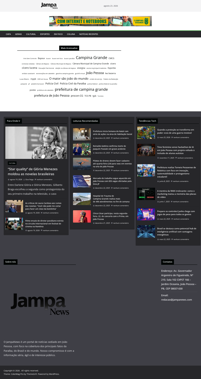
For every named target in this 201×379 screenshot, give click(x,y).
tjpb (94, 95)
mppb (33, 78)
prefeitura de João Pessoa (51, 95)
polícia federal (92, 84)
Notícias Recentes (88, 34)
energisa (81, 68)
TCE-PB (88, 95)
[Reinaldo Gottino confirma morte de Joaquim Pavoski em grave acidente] (82, 149)
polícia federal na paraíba (108, 84)
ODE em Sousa (42, 79)
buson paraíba (69, 58)
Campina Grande (91, 57)
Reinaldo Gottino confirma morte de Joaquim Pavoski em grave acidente (109, 147)
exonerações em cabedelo (45, 73)
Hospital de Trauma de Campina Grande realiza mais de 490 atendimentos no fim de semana (111, 199)
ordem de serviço (96, 79)
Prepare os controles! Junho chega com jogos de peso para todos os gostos (176, 213)
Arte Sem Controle (30, 58)
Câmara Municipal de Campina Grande (91, 63)
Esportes (45, 34)
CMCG (111, 58)
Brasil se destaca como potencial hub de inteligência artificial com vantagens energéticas (176, 231)
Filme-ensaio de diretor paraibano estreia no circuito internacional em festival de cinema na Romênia (44, 223)
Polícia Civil (52, 83)
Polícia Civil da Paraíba (73, 83)
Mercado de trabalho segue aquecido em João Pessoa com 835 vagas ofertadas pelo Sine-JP (112, 181)
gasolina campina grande (65, 73)
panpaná (24, 84)
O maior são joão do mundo (68, 78)
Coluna (71, 34)
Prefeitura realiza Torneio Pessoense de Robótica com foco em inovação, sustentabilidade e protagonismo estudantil (176, 172)
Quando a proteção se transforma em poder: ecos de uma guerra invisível (175, 131)
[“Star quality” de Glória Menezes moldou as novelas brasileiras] (36, 143)
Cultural (31, 34)
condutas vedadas (28, 64)
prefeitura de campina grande (81, 89)
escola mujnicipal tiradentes (96, 68)
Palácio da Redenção (111, 79)
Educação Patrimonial (46, 68)
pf (29, 84)
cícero (113, 63)
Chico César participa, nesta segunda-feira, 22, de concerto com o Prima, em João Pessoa (110, 216)
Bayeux (41, 58)
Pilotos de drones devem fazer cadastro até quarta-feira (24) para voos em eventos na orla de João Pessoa (112, 163)
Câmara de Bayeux (42, 64)
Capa (8, 34)
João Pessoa (95, 73)
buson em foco (57, 58)
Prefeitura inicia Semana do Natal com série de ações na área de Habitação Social (112, 132)
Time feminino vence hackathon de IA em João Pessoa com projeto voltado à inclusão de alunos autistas (176, 150)
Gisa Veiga (29, 179)
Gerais (18, 34)
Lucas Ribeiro (24, 79)
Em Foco (58, 34)
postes (33, 90)
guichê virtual (80, 73)
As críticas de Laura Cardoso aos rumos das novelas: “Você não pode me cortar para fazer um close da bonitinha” (43, 206)
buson (48, 58)
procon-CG (77, 95)
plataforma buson (37, 84)
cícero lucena (29, 67)
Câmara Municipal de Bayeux (61, 64)
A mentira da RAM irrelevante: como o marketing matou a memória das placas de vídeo (176, 194)
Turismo (101, 96)
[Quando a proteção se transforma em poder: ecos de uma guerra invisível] (146, 134)
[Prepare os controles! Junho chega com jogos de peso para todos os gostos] (146, 216)
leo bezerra (110, 73)
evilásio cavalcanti (28, 73)
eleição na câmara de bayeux (65, 68)
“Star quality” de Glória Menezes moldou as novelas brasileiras (33, 171)
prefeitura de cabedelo (45, 90)
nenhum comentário (44, 179)
